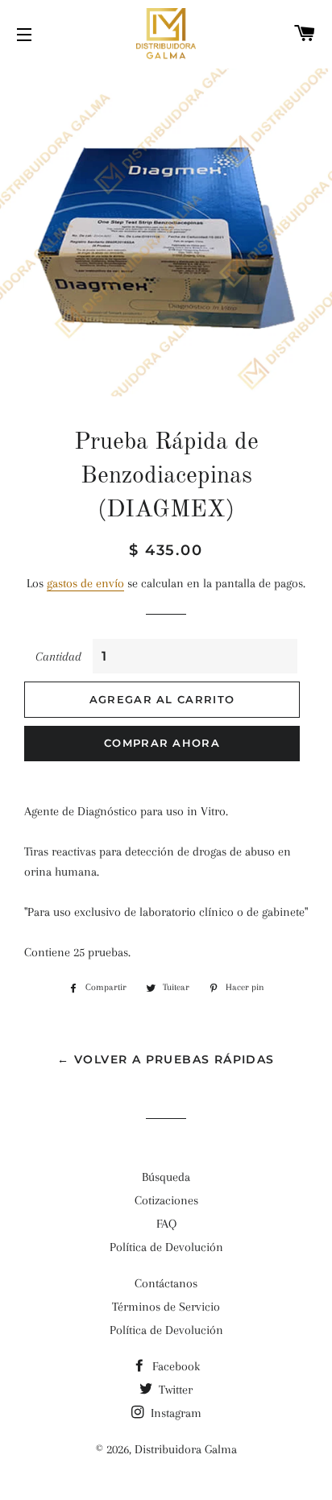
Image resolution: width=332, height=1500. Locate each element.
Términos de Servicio (166, 1306)
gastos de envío (85, 583)
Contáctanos (166, 1283)
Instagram (174, 1413)
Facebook (174, 1366)
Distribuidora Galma (186, 1449)
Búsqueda (166, 1177)
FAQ (166, 1223)
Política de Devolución (166, 1247)
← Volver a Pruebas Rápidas (165, 1059)
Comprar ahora (162, 742)
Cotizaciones (166, 1200)
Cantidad (58, 656)
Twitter (174, 1389)
